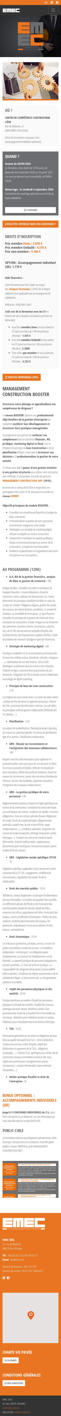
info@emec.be (17, 1259)
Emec (26, 243)
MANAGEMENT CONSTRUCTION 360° (23, 481)
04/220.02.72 (14, 1255)
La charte (12, 1360)
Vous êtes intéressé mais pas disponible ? (31, 224)
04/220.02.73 (31, 1255)
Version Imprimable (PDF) (22, 377)
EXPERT (15, 496)
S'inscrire (32, 210)
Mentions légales (11, 1408)
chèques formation (20, 289)
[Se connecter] (46, 2)
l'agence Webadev (22, 1412)
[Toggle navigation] (53, 10)
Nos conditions (15, 1383)
